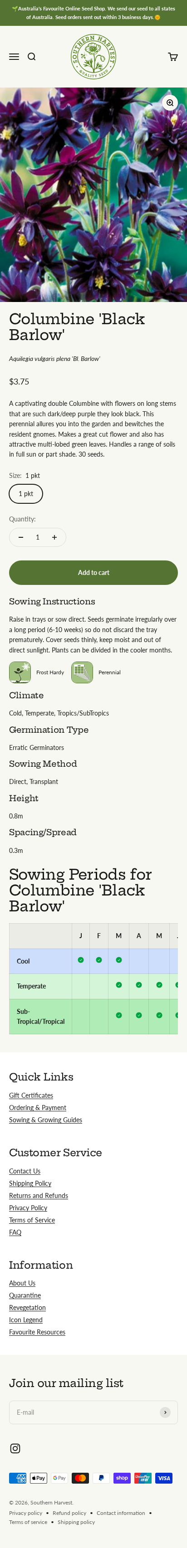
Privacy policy (25, 1512)
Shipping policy (76, 1522)
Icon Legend (26, 1320)
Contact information (121, 1512)
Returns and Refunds (38, 1195)
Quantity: (22, 519)
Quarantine (25, 1295)
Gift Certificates (31, 1095)
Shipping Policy (30, 1183)
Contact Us (24, 1171)
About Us (22, 1283)
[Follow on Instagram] (15, 1448)
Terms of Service (32, 1220)
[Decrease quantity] (21, 537)
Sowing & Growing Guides (45, 1120)
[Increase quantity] (54, 537)
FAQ (15, 1232)
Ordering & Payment (37, 1107)
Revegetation (27, 1307)
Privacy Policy (28, 1208)
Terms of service (28, 1522)
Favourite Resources (37, 1332)
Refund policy (69, 1512)
